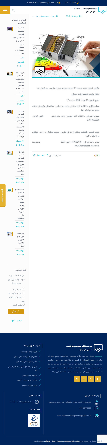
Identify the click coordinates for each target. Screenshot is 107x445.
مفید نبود (17, 305)
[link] (34, 420)
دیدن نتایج (16, 320)
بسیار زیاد (17, 289)
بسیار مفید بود (15, 293)
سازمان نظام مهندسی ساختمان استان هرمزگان (62, 441)
